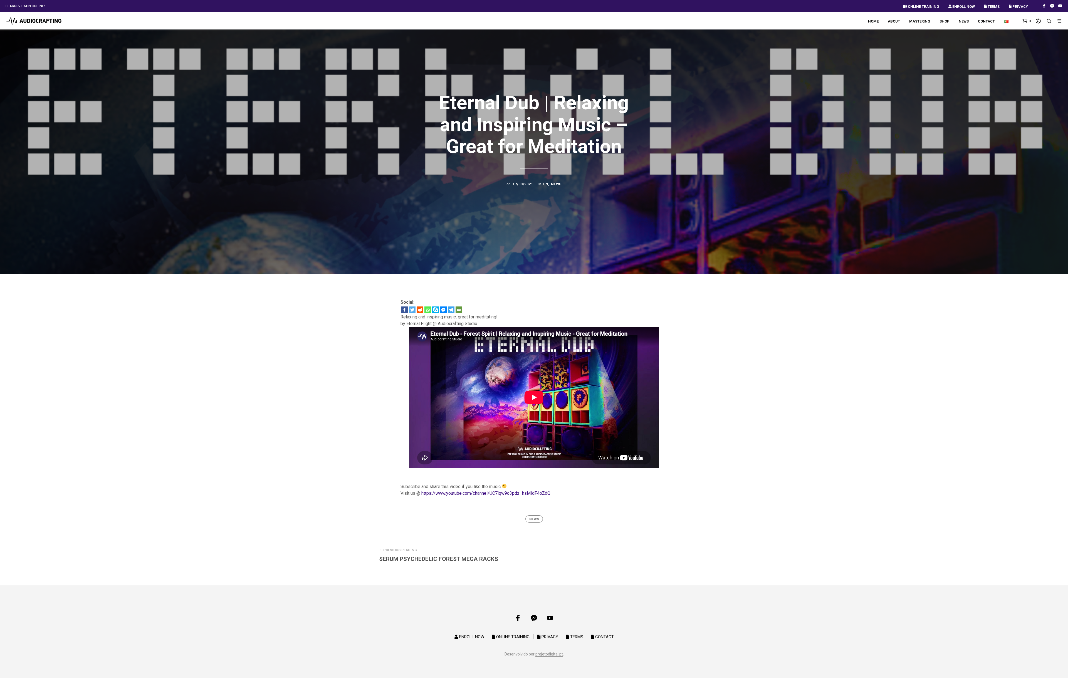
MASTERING (919, 21)
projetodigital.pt (549, 654)
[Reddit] (420, 309)
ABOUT (894, 21)
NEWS (964, 21)
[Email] (459, 309)
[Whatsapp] (427, 309)
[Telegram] (451, 309)
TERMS (993, 6)
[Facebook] (404, 309)
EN (545, 184)
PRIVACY (1020, 6)
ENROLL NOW (963, 6)
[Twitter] (412, 309)
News (556, 184)
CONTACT (986, 21)
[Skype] (435, 309)
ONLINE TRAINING (923, 6)
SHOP (945, 21)
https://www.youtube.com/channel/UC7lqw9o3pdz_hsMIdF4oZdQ (485, 493)
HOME (873, 21)
